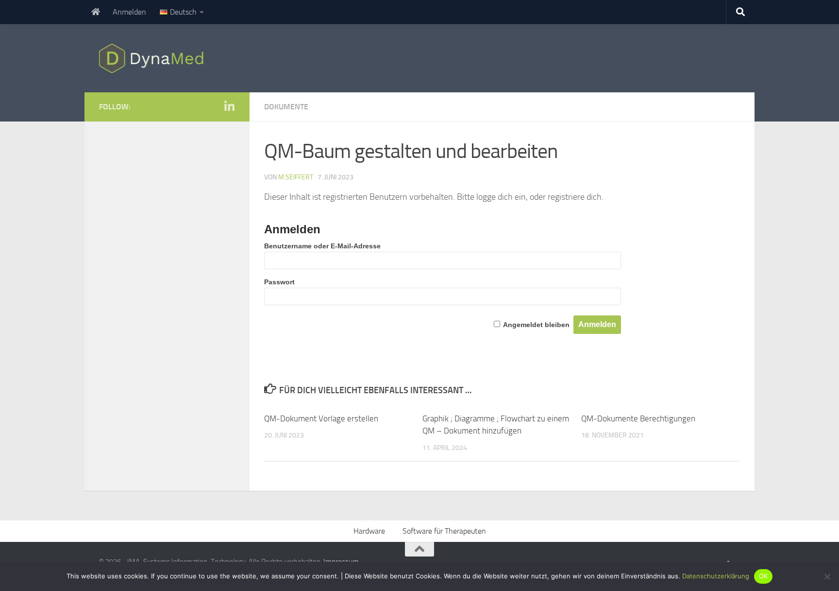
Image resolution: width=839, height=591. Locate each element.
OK (763, 576)
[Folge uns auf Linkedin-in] (229, 106)
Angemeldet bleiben (536, 325)
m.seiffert (295, 177)
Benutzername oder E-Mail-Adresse (322, 246)
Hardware (369, 531)
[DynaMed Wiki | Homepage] (153, 58)
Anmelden (129, 12)
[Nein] (827, 576)
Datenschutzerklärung (715, 576)
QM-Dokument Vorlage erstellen (321, 418)
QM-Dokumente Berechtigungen (638, 418)
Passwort (279, 282)
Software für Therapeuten (444, 531)
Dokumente (286, 106)
